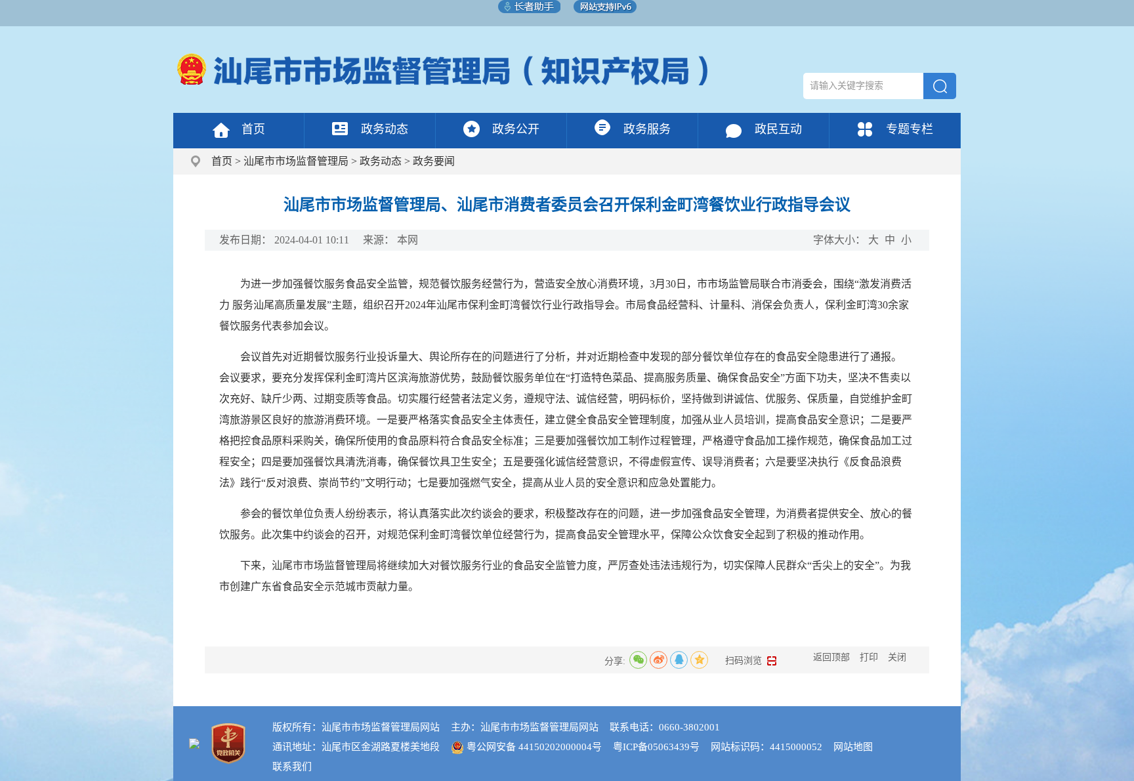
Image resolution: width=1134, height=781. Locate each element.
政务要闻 (434, 161)
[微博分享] (658, 660)
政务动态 (384, 129)
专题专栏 (909, 129)
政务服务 (647, 129)
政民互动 (778, 129)
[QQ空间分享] (699, 660)
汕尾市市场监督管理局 (295, 161)
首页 (253, 129)
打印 (869, 657)
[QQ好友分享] (679, 660)
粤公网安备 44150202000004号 (534, 747)
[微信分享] (638, 660)
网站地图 (853, 747)
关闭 (897, 657)
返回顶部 (831, 657)
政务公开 (515, 129)
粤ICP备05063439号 (656, 747)
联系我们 (292, 766)
